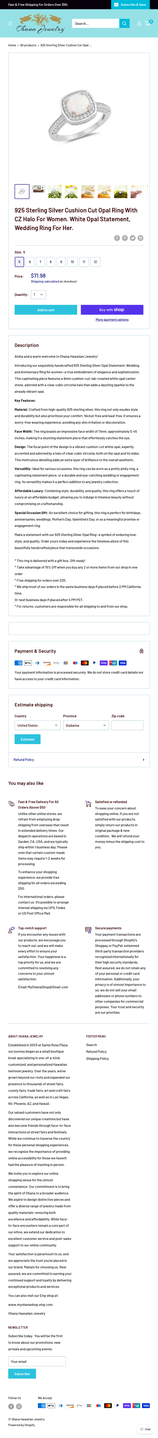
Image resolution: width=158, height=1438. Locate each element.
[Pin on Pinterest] (125, 237)
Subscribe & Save (133, 4)
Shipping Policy (97, 1058)
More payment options (112, 319)
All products (28, 45)
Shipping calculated (45, 281)
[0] (147, 23)
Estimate (27, 739)
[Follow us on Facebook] (11, 1406)
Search (91, 1045)
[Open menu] (10, 23)
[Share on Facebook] (117, 237)
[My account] (139, 23)
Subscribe (22, 1374)
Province (70, 716)
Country (20, 716)
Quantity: (21, 294)
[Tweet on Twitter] (133, 237)
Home (12, 45)
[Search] (124, 23)
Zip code (118, 716)
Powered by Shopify (21, 1425)
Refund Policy (24, 759)
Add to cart (45, 310)
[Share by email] (140, 237)
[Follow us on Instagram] (19, 1406)
